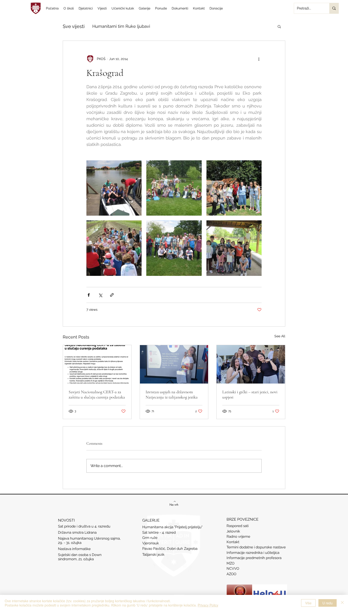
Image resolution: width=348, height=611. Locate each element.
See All (279, 336)
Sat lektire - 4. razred (159, 532)
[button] (279, 26)
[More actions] (259, 59)
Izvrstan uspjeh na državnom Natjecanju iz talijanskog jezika (172, 394)
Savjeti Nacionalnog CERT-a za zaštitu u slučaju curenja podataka (97, 394)
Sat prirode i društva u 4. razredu (84, 526)
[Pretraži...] (334, 8)
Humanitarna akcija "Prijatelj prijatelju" (172, 527)
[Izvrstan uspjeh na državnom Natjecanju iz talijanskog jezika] (174, 364)
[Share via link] (112, 295)
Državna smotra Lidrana (77, 532)
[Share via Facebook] (88, 295)
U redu (327, 603)
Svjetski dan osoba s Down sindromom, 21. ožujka (80, 557)
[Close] (342, 603)
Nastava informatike (75, 549)
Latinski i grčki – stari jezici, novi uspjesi (249, 394)
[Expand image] (114, 188)
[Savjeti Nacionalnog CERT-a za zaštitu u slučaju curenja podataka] (97, 364)
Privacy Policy (208, 605)
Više (308, 603)
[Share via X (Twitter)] (100, 295)
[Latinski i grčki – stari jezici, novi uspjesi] (251, 364)
